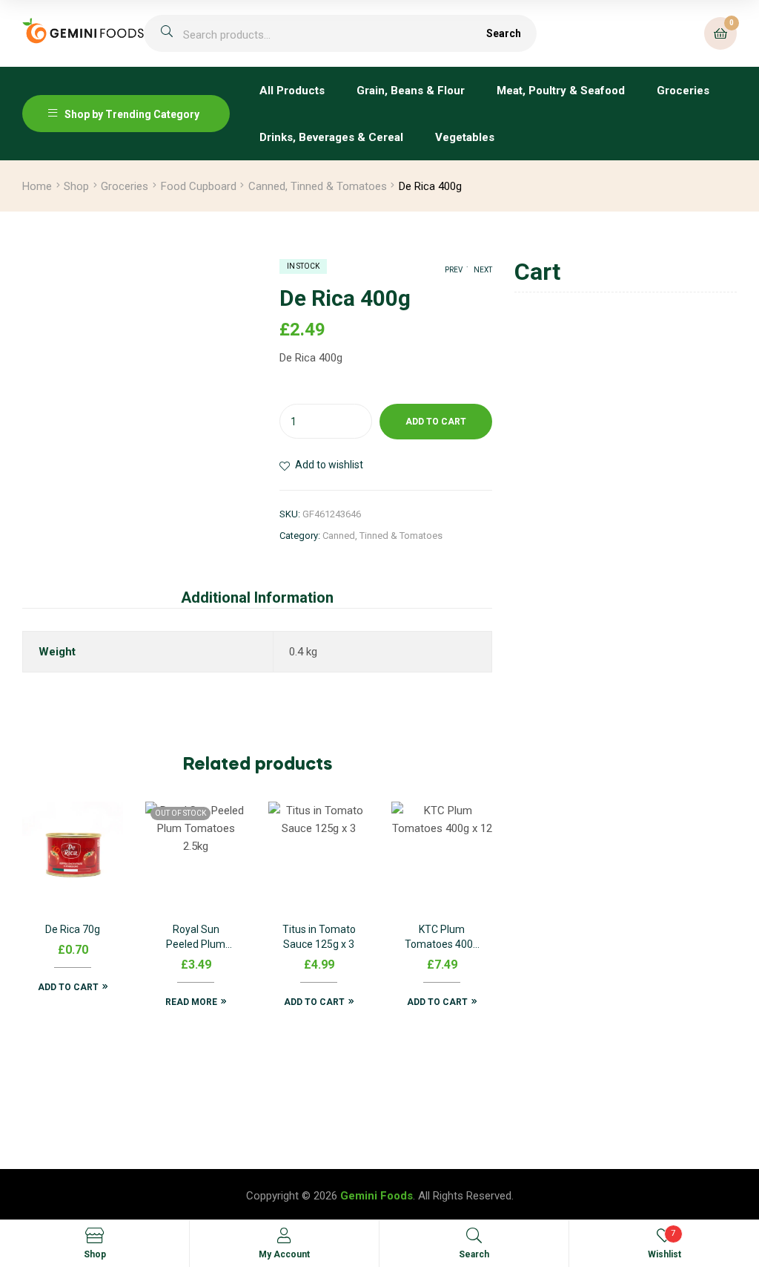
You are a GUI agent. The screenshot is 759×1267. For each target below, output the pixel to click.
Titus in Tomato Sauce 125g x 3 (319, 936)
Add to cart (435, 421)
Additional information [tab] (257, 597)
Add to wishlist (329, 465)
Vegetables (464, 137)
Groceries (683, 90)
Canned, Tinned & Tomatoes (317, 186)
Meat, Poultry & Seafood (561, 90)
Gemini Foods (376, 1195)
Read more (191, 1002)
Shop (76, 186)
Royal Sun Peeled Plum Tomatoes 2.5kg (195, 937)
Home (37, 186)
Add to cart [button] (68, 987)
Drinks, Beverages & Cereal (331, 137)
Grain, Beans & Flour (411, 90)
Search (503, 33)
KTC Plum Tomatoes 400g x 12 (442, 937)
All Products (292, 90)
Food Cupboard (198, 186)
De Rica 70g (72, 929)
